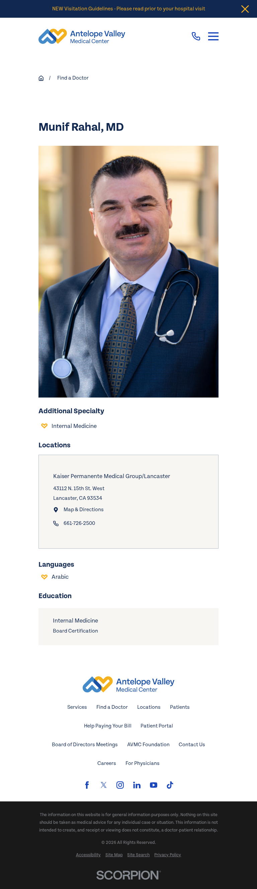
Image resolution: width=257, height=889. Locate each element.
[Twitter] (103, 785)
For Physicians (142, 763)
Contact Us (192, 745)
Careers (106, 763)
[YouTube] (153, 785)
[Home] (81, 36)
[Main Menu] (213, 36)
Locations (149, 707)
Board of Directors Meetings (85, 745)
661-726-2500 (79, 523)
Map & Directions (84, 510)
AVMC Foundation (148, 745)
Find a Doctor (112, 707)
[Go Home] (41, 78)
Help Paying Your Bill (108, 726)
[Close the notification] (245, 9)
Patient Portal (157, 726)
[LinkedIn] (137, 785)
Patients (180, 707)
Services (77, 707)
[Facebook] (87, 785)
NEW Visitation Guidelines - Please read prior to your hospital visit (128, 9)
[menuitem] (88, 855)
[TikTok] (170, 785)
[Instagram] (120, 785)
